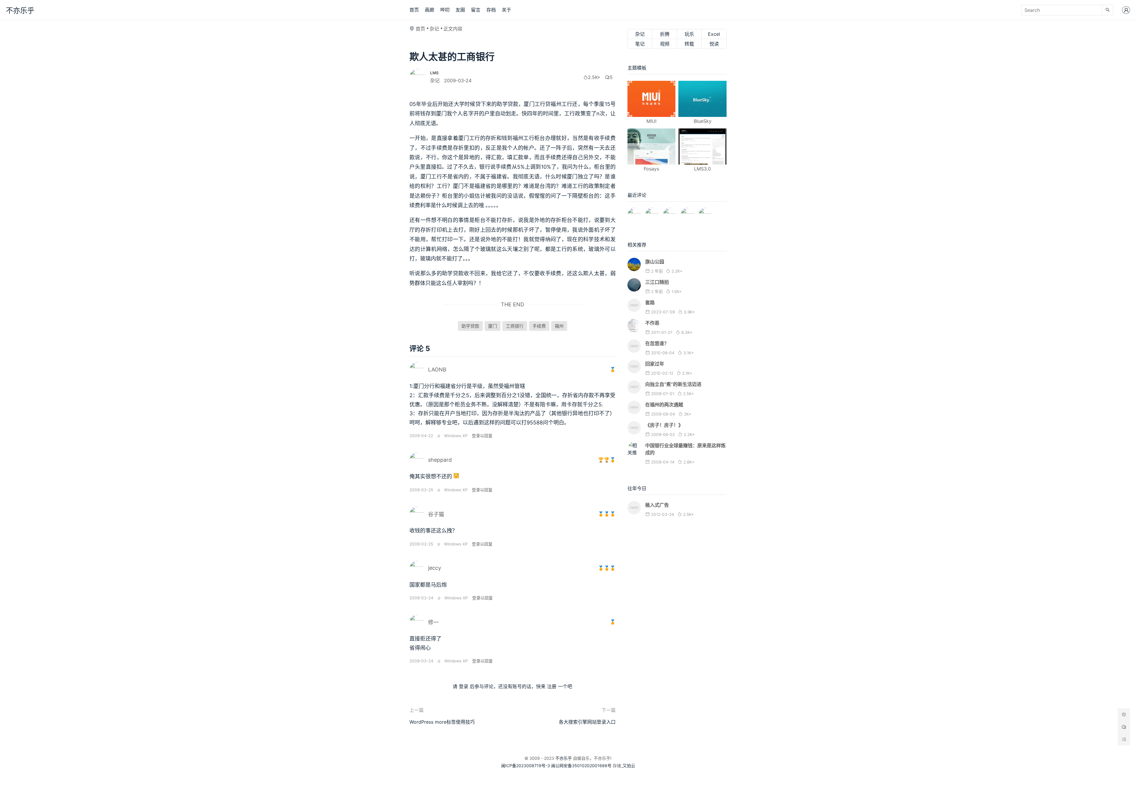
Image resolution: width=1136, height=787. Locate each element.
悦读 (714, 44)
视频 (664, 44)
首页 (414, 10)
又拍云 (629, 765)
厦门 (492, 326)
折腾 (664, 34)
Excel (714, 34)
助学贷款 (470, 326)
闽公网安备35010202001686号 (581, 765)
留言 (475, 10)
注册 (551, 686)
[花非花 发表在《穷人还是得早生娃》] (669, 212)
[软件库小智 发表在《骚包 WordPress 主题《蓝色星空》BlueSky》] (687, 212)
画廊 (429, 10)
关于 (506, 10)
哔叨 (445, 10)
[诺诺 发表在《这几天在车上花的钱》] (634, 212)
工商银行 (515, 326)
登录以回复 (482, 435)
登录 (463, 686)
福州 (559, 326)
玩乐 (689, 34)
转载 (689, 44)
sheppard (440, 460)
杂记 (434, 29)
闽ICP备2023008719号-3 (525, 765)
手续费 (539, 326)
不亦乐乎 (20, 10)
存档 (491, 10)
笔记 (640, 44)
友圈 (460, 10)
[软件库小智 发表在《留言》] (705, 212)
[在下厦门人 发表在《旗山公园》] (652, 212)
